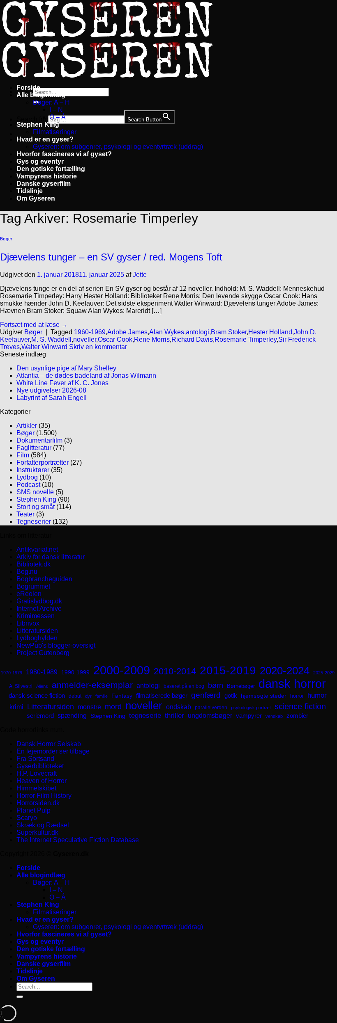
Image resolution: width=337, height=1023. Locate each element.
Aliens (42, 686)
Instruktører (32, 469)
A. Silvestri (20, 686)
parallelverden (211, 707)
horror (297, 696)
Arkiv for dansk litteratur (50, 556)
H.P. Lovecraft (36, 773)
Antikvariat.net (37, 549)
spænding (72, 715)
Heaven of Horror (41, 780)
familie (101, 696)
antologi (197, 332)
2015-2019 (228, 670)
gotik (230, 695)
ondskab (178, 706)
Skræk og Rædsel (42, 825)
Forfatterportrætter (42, 462)
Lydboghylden (37, 638)
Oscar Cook (115, 339)
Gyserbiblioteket (40, 766)
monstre (89, 706)
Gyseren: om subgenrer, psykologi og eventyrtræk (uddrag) (118, 146)
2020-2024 (284, 670)
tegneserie (145, 715)
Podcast (28, 484)
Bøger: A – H (51, 102)
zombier (297, 715)
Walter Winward (44, 346)
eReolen (29, 593)
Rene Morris (152, 339)
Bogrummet (33, 586)
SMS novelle (35, 492)
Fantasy (121, 695)
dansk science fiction (37, 695)
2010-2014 (175, 671)
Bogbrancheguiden (44, 578)
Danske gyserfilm (43, 183)
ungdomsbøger (210, 715)
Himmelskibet (36, 788)
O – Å (57, 117)
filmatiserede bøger (161, 695)
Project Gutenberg (42, 652)
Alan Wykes (166, 332)
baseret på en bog (184, 686)
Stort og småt (35, 506)
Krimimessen (35, 615)
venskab (274, 716)
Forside (28, 87)
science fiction (300, 706)
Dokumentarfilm (39, 440)
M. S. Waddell (51, 339)
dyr (88, 696)
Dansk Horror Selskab (48, 743)
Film (22, 455)
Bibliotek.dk (33, 564)
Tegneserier (33, 521)
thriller (174, 715)
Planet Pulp (33, 810)
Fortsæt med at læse (34, 324)
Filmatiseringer (54, 131)
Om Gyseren (35, 198)
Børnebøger (241, 686)
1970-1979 (11, 672)
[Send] (19, 997)
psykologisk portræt (251, 707)
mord (113, 707)
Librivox (27, 623)
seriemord (40, 715)
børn (215, 685)
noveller (84, 339)
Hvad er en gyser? (45, 139)
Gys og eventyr (40, 161)
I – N (56, 109)
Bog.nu (26, 571)
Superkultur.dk (37, 832)
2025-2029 (324, 672)
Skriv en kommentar (98, 346)
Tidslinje (29, 190)
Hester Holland (270, 332)
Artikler (26, 425)
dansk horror (292, 683)
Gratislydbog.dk (39, 601)
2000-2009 (121, 670)
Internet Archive (39, 608)
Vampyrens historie (46, 176)
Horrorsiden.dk (38, 802)
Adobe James (127, 332)
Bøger (6, 238)
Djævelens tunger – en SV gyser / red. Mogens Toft (111, 257)
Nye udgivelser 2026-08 (51, 390)
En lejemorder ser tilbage (53, 751)
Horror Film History (44, 795)
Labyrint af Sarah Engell (51, 397)
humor (317, 695)
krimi (16, 706)
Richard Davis (192, 339)
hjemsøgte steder (263, 696)
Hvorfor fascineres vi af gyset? (64, 154)
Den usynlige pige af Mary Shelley (66, 368)
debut (75, 696)
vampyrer (249, 715)
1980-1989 (42, 672)
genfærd (206, 695)
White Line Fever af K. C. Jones (62, 382)
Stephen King (37, 124)
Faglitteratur (33, 447)
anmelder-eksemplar (92, 685)
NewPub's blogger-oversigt (55, 645)
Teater (25, 514)
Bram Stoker (229, 332)
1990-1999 (75, 672)
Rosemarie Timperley (246, 339)
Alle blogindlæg (40, 94)
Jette (140, 274)
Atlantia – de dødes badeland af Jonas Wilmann (86, 375)
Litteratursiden (37, 630)
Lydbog (27, 477)
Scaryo (26, 817)
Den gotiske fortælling (50, 168)
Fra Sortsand (35, 758)
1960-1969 (90, 332)
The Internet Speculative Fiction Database (77, 839)
